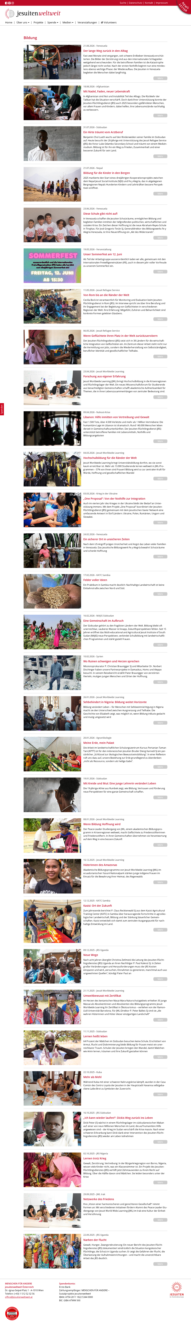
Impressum (162, 2)
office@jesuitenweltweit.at (19, 1297)
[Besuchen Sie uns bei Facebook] (6, 3)
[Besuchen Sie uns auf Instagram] (13, 3)
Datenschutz (135, 2)
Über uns (21, 22)
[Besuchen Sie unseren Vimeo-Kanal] (9, 3)
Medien (67, 22)
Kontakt (149, 2)
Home (8, 22)
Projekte (38, 22)
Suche (123, 2)
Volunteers (110, 22)
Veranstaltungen (87, 22)
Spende (51, 22)
